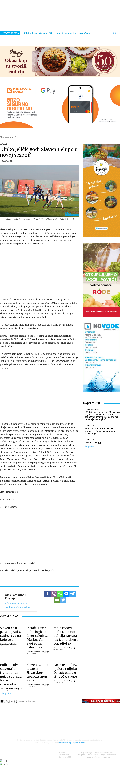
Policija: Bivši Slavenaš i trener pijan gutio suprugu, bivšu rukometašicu (11, 674)
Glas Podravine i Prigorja (15, 596)
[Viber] (54, 594)
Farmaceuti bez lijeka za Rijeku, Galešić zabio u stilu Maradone (65, 670)
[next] (115, 33)
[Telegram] (72, 594)
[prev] (113, 33)
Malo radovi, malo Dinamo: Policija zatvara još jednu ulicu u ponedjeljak (65, 635)
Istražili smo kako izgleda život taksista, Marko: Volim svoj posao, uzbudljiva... (37, 637)
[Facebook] (47, 594)
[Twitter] (63, 600)
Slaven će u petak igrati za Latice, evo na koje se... (11, 633)
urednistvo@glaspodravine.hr (20, 607)
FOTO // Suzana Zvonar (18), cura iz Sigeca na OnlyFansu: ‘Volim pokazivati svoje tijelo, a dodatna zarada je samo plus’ (102, 416)
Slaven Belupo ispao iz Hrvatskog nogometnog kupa (37, 672)
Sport (18, 137)
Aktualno (90, 426)
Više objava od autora (16, 603)
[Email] (57, 600)
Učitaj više (5, 693)
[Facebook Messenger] (66, 594)
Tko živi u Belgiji (93, 442)
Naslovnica (6, 137)
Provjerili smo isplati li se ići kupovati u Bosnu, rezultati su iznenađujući (100, 431)
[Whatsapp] (60, 594)
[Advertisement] (39, 271)
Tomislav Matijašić (8, 644)
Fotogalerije (92, 409)
